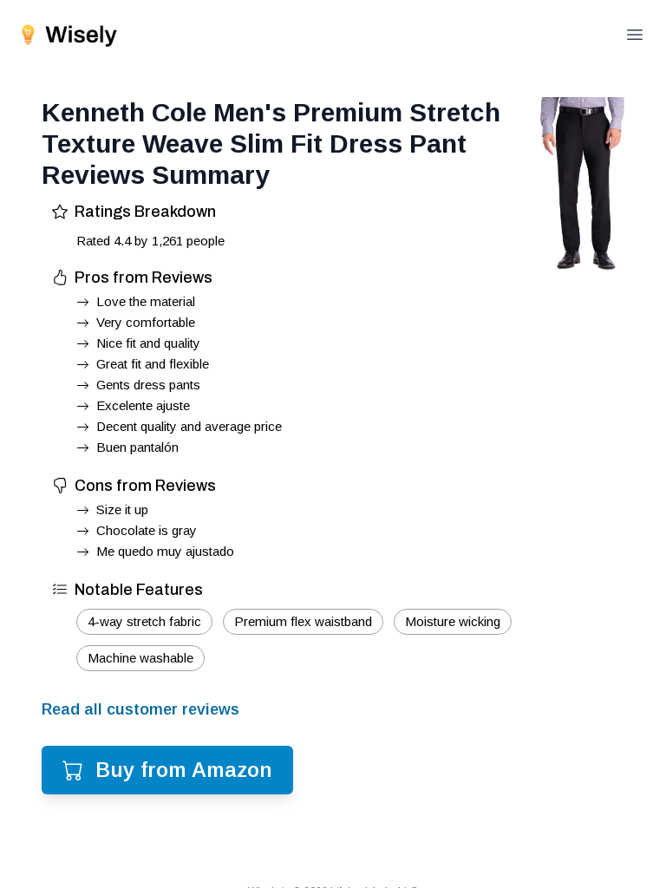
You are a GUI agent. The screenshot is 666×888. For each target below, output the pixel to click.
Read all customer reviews (140, 709)
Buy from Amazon (183, 769)
